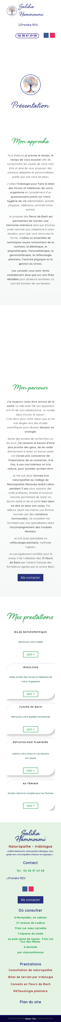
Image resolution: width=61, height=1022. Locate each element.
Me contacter (30, 577)
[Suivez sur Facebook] (46, 35)
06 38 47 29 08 (27, 35)
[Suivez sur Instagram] (52, 35)
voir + (31, 654)
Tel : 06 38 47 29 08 (30, 870)
